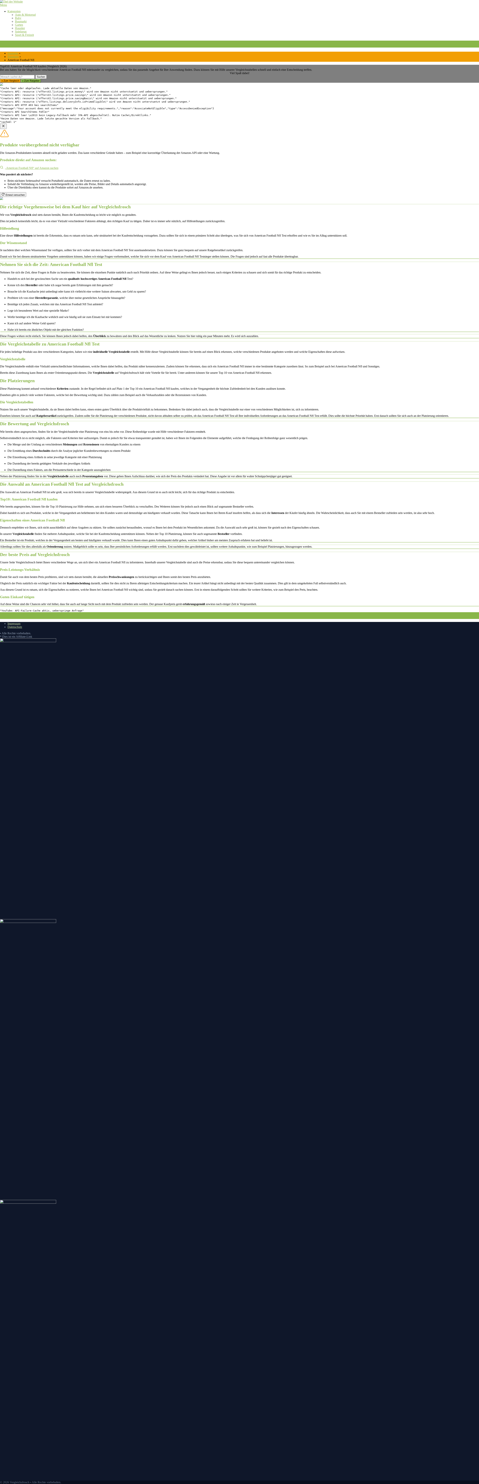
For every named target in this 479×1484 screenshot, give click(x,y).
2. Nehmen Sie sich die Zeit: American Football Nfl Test (171, 613)
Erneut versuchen (15, 195)
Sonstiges (13, 56)
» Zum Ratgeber (30, 80)
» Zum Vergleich (10, 80)
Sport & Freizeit (24, 34)
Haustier (20, 28)
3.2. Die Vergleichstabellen (317, 613)
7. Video (221, 617)
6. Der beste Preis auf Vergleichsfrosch (118, 617)
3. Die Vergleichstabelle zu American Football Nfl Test (236, 613)
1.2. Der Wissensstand (125, 613)
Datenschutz (14, 626)
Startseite (12, 53)
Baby (18, 18)
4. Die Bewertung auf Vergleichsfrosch (356, 613)
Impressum (13, 623)
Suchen (41, 76)
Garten (19, 24)
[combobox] (17, 77)
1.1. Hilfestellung (98, 613)
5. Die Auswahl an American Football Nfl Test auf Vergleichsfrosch (419, 613)
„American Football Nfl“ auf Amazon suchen (31, 168)
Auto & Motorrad (25, 14)
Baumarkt (21, 21)
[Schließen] (3, 126)
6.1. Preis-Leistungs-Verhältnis (163, 617)
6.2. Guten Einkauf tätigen (200, 617)
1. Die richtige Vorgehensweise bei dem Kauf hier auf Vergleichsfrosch (42, 613)
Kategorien (14, 11)
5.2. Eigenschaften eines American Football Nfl (67, 617)
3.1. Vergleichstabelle (285, 613)
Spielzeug (21, 31)
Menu (3, 5)
